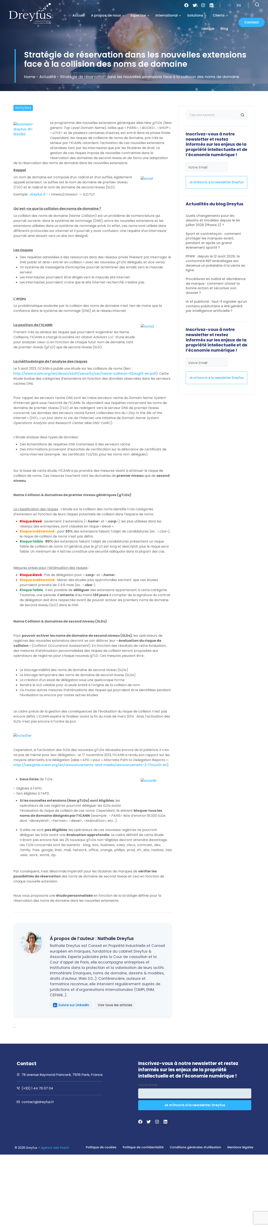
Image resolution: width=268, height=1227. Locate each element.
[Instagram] (203, 5)
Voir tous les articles (115, 1005)
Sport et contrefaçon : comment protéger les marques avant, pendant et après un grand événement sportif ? (213, 240)
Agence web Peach (55, 1148)
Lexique (208, 28)
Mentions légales (240, 1147)
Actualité (47, 76)
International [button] (167, 15)
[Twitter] (195, 5)
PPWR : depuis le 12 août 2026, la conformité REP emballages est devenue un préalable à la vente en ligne (215, 263)
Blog (224, 28)
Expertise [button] (138, 15)
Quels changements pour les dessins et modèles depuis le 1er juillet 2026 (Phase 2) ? (213, 220)
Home (29, 76)
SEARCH (242, 115)
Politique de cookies (101, 1147)
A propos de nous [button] (106, 15)
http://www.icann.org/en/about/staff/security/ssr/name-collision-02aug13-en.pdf (84, 373)
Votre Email (197, 167)
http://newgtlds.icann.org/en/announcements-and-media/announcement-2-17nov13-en (90, 765)
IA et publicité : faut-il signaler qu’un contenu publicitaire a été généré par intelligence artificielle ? (216, 306)
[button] (257, 4)
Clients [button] (219, 15)
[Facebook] (186, 5)
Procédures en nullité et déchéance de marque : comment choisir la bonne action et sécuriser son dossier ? (216, 286)
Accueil (78, 15)
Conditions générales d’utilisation (195, 1147)
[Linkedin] (211, 5)
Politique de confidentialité (143, 1147)
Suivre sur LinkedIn (73, 1005)
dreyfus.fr (38, 194)
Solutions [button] (195, 15)
